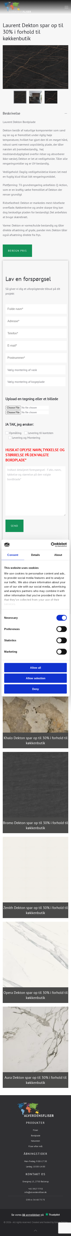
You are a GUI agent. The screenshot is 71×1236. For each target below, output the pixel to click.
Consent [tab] (12, 554)
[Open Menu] (66, 7)
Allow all (35, 667)
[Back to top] (35, 1230)
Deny (35, 688)
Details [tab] (35, 554)
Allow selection (35, 678)
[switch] (57, 629)
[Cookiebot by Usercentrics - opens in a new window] (51, 544)
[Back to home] (17, 7)
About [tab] (58, 554)
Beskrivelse (11, 113)
